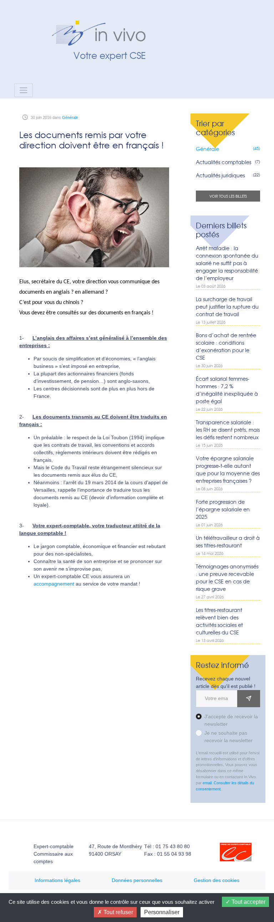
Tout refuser (117, 912)
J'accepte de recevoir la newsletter (231, 720)
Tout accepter (247, 902)
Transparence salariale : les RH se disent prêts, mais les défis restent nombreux (228, 433)
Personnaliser (161, 912)
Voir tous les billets (228, 196)
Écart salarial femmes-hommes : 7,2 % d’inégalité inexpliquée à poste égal (227, 393)
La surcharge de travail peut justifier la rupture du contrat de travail (227, 310)
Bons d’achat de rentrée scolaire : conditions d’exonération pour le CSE (226, 349)
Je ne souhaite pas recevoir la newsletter (228, 736)
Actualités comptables (228, 162)
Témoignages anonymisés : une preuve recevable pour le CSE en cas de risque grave (227, 581)
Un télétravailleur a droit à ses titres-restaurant (228, 545)
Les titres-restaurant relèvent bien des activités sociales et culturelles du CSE (219, 624)
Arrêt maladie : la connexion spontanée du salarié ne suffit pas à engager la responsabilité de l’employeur (227, 266)
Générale (70, 117)
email (207, 783)
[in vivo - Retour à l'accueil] (103, 24)
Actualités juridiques (228, 175)
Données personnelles (137, 880)
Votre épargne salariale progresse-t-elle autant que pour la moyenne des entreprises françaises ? (228, 473)
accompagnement (54, 584)
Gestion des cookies (216, 880)
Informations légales (57, 880)
